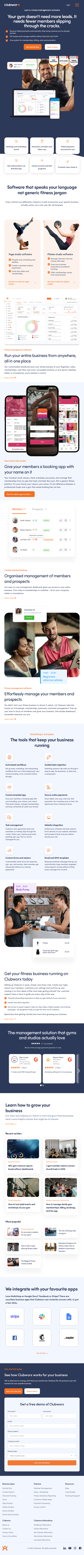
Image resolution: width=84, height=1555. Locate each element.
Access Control (39, 1507)
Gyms (4, 1499)
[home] (12, 5)
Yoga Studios (7, 1503)
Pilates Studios (8, 1507)
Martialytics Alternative (43, 1536)
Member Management (43, 1488)
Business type (12, 1451)
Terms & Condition (9, 1536)
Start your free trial (13, 1391)
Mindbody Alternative (42, 1525)
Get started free (32, 47)
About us (5, 1525)
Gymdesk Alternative (42, 1540)
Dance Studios (8, 1511)
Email (10, 1421)
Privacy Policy (7, 1532)
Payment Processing (42, 1503)
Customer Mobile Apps (43, 1499)
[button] (77, 5)
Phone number (13, 1431)
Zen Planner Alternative (43, 1532)
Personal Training (9, 1496)
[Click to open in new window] (64, 1548)
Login (68, 5)
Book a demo (52, 47)
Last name (47, 1411)
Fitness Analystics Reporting (45, 1496)
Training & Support (72, 1496)
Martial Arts (7, 1488)
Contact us (6, 1528)
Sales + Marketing (41, 1492)
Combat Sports (8, 1492)
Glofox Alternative (41, 1528)
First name (12, 1411)
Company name (14, 1441)
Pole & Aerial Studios (10, 1514)
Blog (67, 1488)
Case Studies (70, 1492)
